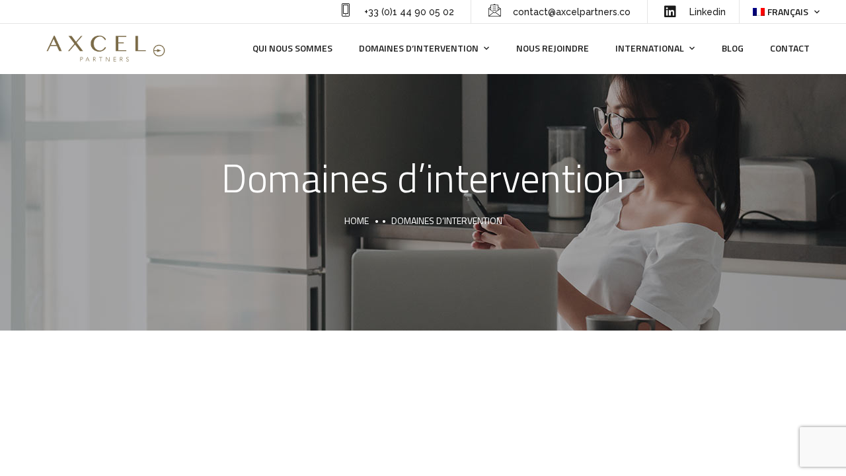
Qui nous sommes (292, 48)
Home (356, 220)
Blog (733, 48)
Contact (790, 48)
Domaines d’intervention (419, 48)
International (649, 48)
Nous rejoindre (552, 48)
